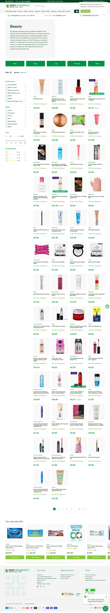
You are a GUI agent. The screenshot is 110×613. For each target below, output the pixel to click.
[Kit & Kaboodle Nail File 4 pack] (96, 152)
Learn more (85, 11)
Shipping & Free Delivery (67, 574)
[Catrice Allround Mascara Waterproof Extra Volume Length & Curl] (41, 477)
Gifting (59, 11)
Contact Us (40, 574)
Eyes (35, 64)
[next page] (84, 509)
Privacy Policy (89, 576)
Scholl (89, 324)
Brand (8, 107)
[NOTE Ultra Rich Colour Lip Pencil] (41, 217)
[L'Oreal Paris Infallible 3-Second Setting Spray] (78, 379)
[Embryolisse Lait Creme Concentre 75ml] (60, 217)
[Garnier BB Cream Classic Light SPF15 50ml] (60, 477)
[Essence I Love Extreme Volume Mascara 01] (60, 445)
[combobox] (57, 6)
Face (15, 64)
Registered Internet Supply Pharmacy (95, 580)
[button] (41, 104)
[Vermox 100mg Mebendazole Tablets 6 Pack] (96, 533)
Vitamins (20, 11)
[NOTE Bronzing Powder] (60, 120)
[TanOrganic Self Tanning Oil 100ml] (60, 184)
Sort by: (20, 72)
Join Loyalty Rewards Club (44, 576)
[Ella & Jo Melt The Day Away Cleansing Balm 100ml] (78, 314)
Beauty (26, 11)
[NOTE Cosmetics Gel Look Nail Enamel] (78, 86)
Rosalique (54, 96)
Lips (56, 64)
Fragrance (54, 11)
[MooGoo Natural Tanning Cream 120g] (78, 217)
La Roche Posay (37, 389)
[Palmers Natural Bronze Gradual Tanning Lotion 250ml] (41, 346)
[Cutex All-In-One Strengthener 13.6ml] (60, 346)
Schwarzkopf (36, 162)
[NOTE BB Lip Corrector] (78, 152)
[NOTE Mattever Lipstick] (60, 314)
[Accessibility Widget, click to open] (107, 306)
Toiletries (37, 11)
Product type (10, 81)
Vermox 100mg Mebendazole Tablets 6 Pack (95, 546)
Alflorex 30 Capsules (72, 546)
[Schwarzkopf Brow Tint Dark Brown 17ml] (41, 152)
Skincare (31, 11)
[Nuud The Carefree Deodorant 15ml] (96, 120)
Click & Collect (64, 578)
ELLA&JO (72, 324)
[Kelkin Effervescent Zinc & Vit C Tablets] (96, 86)
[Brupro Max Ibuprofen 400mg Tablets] (55, 533)
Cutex (53, 356)
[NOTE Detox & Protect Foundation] (41, 120)
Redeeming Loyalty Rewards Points (46, 578)
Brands (68, 11)
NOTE (34, 96)
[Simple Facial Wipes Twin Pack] (78, 120)
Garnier (53, 487)
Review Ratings (11, 149)
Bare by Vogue (55, 292)
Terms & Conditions (90, 574)
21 (79, 509)
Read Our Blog (41, 580)
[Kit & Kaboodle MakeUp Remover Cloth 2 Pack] (78, 411)
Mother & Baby (45, 11)
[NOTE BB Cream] (41, 86)
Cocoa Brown (36, 259)
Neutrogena (55, 162)
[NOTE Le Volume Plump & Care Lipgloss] (96, 346)
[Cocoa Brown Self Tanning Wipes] (41, 250)
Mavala (53, 421)
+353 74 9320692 (25, 1)
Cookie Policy (88, 578)
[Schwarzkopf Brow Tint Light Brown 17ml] (78, 184)
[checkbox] (16, 84)
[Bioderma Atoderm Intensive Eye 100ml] (78, 282)
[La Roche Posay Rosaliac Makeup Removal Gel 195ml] (41, 379)
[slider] (6, 141)
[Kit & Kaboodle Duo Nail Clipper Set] (78, 346)
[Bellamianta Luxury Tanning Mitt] (96, 184)
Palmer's (35, 356)
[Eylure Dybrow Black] (96, 250)
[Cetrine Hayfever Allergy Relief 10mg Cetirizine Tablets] (35, 533)
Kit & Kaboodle (91, 162)
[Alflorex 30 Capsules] (76, 533)
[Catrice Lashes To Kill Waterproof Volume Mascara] (41, 445)
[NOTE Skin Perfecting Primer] (41, 282)
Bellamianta (91, 194)
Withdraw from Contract (43, 583)
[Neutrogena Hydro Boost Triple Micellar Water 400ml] (60, 152)
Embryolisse (55, 227)
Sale (63, 11)
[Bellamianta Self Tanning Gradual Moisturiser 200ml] (96, 411)
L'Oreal (71, 389)
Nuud (89, 130)
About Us (39, 582)
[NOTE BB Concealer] (96, 217)
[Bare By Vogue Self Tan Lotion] (60, 282)
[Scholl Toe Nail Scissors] (96, 314)
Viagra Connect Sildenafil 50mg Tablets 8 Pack (14, 546)
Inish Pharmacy (18, 603)
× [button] (106, 3)
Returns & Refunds (66, 576)
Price (7, 132)
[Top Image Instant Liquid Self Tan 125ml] (96, 282)
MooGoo (72, 227)
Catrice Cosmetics (37, 324)
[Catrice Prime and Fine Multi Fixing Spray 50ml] (41, 314)
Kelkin (89, 96)
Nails (97, 64)
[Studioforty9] (97, 608)
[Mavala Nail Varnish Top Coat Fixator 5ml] (60, 411)
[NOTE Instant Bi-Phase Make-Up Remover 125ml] (96, 379)
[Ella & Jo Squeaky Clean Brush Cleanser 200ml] (60, 379)
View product (15, 557)
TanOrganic (54, 194)
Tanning (77, 64)
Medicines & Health (11, 11)
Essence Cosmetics (56, 455)
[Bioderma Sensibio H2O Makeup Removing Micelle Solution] (41, 184)
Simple (71, 130)
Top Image (90, 292)
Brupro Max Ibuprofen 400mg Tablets (54, 546)
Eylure (53, 259)
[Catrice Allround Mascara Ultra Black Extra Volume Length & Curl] (41, 411)
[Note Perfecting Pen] (96, 445)
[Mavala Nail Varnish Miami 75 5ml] (78, 445)
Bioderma (35, 194)
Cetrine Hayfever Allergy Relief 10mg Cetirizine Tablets (34, 546)
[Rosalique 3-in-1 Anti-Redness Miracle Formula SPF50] (60, 86)
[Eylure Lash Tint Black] (60, 250)
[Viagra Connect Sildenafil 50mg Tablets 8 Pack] (15, 533)
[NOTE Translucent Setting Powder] (78, 250)
